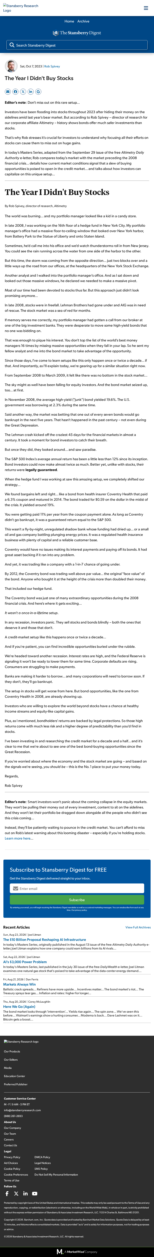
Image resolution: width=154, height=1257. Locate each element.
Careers (9, 1139)
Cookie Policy (12, 1168)
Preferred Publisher (15, 1084)
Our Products (12, 1051)
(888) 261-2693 (13, 1116)
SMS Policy (41, 1168)
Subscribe (77, 899)
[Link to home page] (23, 8)
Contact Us (10, 1145)
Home (69, 21)
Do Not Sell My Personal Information (56, 1174)
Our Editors (11, 1059)
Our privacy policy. (79, 910)
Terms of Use (11, 1180)
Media (8, 1067)
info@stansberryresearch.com (22, 1110)
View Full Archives (138, 927)
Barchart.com (31, 1219)
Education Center (14, 1076)
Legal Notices (42, 1163)
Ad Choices (11, 1163)
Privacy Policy (12, 1157)
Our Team (10, 1133)
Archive (83, 21)
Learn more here (17, 838)
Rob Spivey (52, 66)
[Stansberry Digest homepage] (77, 33)
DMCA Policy (42, 1157)
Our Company (12, 1127)
